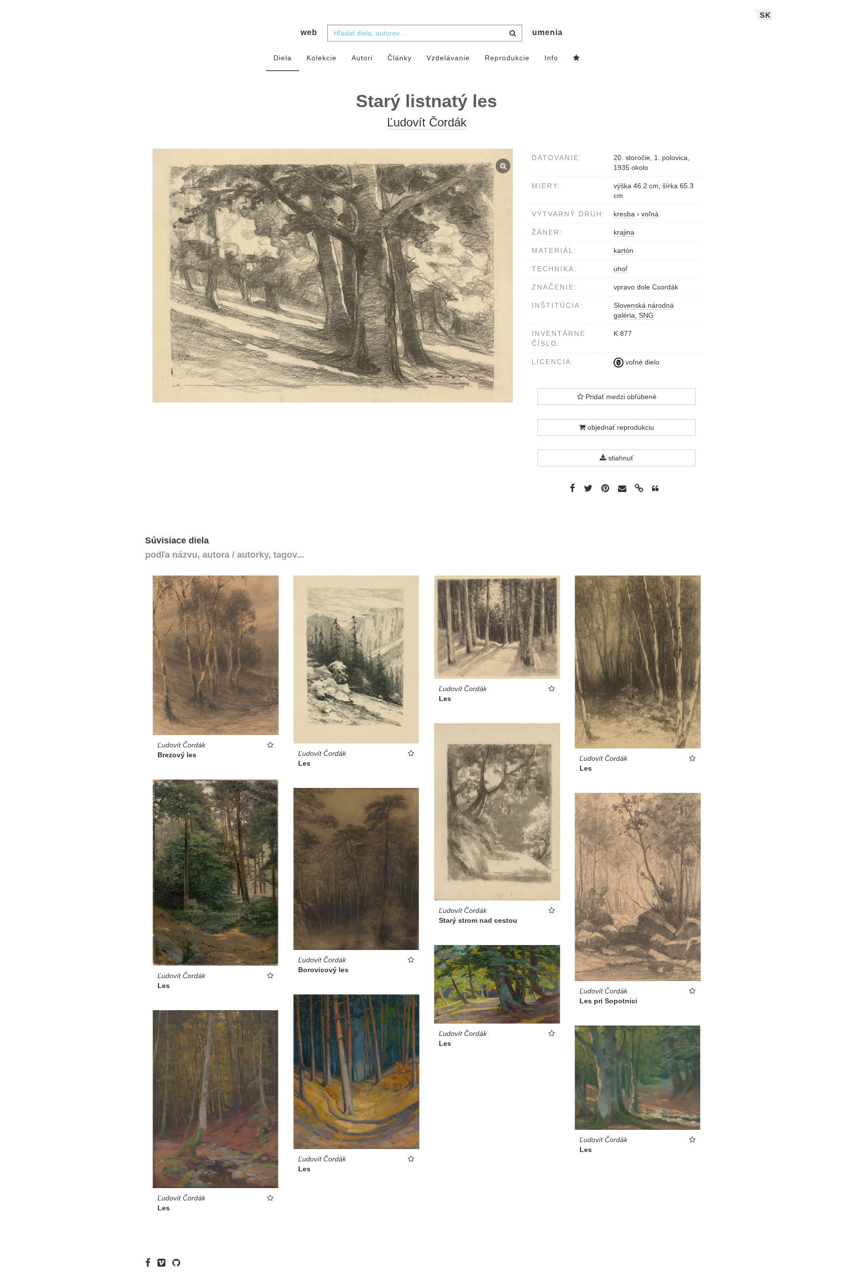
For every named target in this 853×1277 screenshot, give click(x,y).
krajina (624, 232)
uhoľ (620, 269)
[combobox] (424, 33)
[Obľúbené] (576, 58)
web (309, 32)
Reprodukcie (507, 58)
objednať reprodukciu (619, 427)
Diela (282, 58)
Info (551, 58)
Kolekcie (322, 58)
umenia (547, 32)
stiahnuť (619, 458)
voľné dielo (641, 362)
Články (400, 58)
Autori (362, 58)
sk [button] (765, 15)
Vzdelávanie (448, 58)
